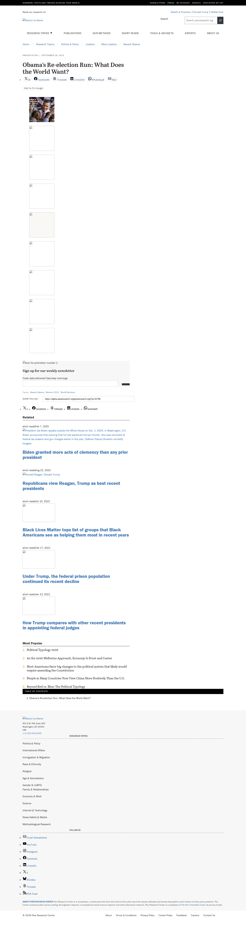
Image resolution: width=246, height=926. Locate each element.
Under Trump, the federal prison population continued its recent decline (66, 578)
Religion (27, 771)
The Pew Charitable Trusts (193, 904)
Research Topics (38, 33)
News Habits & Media (35, 817)
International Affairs (34, 750)
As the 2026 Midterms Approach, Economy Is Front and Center (69, 658)
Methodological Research (37, 824)
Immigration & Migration (36, 757)
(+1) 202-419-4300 (32, 733)
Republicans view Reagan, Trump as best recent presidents (71, 485)
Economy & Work (32, 796)
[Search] (220, 20)
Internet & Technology (35, 810)
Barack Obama (37, 392)
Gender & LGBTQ (32, 785)
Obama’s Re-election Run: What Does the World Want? (60, 698)
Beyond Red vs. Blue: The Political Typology (56, 687)
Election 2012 (52, 392)
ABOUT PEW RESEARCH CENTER (38, 901)
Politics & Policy (31, 743)
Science (27, 803)
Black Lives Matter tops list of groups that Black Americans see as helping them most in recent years (76, 532)
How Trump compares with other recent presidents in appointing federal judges (74, 625)
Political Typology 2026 (42, 650)
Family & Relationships (36, 789)
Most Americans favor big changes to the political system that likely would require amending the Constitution (77, 668)
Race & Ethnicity (32, 764)
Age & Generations (33, 778)
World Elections (68, 392)
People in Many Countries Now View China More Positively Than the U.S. (76, 678)
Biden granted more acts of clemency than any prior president (75, 454)
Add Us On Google (33, 88)
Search (164, 18)
